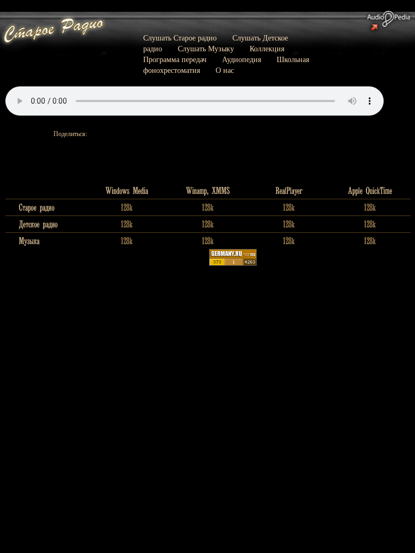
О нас (225, 70)
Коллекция (267, 48)
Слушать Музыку (206, 48)
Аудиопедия (241, 59)
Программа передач (174, 59)
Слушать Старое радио (180, 37)
